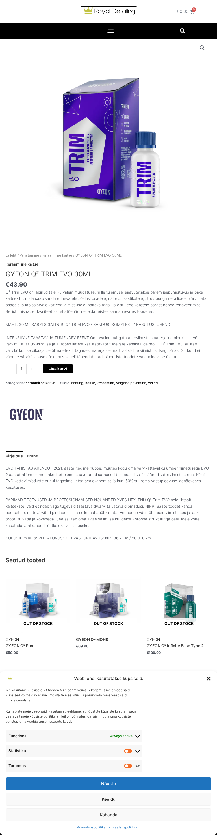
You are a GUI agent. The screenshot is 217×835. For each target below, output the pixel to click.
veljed (153, 383)
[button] (208, 678)
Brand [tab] (32, 456)
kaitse (90, 383)
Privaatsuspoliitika (91, 827)
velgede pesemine (131, 383)
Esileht (11, 255)
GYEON (12, 639)
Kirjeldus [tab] (14, 456)
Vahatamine (29, 255)
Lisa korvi (58, 368)
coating (77, 383)
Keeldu (109, 799)
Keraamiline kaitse (57, 255)
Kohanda (109, 814)
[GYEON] (27, 414)
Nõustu (108, 783)
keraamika (105, 383)
